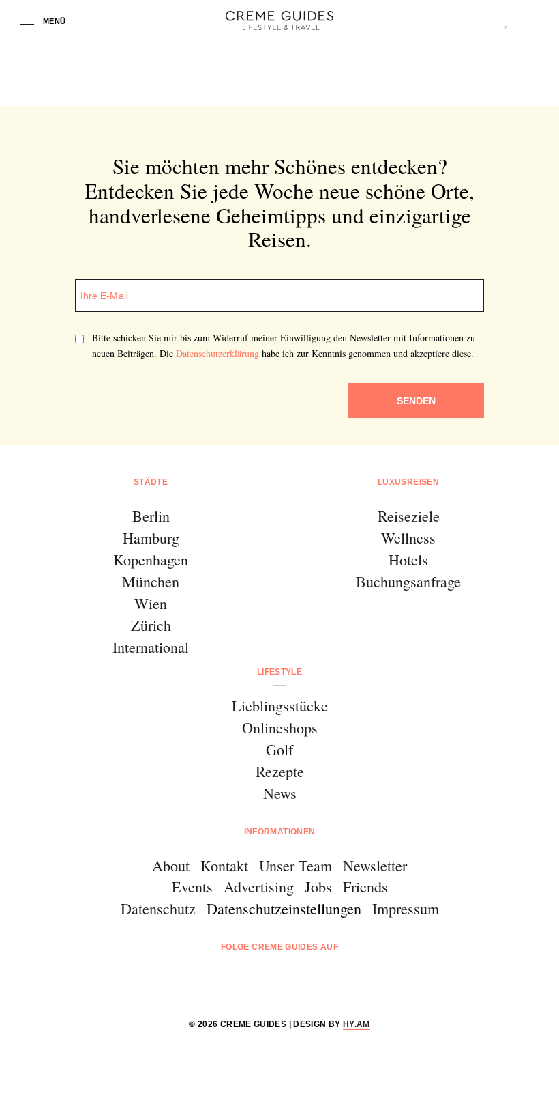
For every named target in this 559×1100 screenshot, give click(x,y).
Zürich (151, 625)
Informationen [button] (280, 831)
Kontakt (224, 865)
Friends (365, 887)
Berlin (151, 516)
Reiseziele (409, 516)
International (150, 647)
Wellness (408, 538)
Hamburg (151, 538)
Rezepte (280, 771)
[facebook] (227, 983)
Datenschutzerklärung (217, 353)
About (171, 865)
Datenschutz (158, 908)
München (150, 581)
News (280, 793)
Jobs (318, 887)
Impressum (405, 908)
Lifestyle (279, 672)
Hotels (408, 559)
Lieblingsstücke (280, 706)
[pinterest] (296, 983)
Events (192, 887)
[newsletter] (331, 983)
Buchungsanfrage (408, 581)
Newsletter (375, 865)
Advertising (259, 887)
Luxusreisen (408, 482)
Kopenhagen (150, 559)
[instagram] (262, 983)
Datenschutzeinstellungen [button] (284, 908)
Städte (151, 482)
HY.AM (356, 1024)
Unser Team (295, 865)
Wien (150, 603)
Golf (279, 749)
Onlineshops (280, 727)
